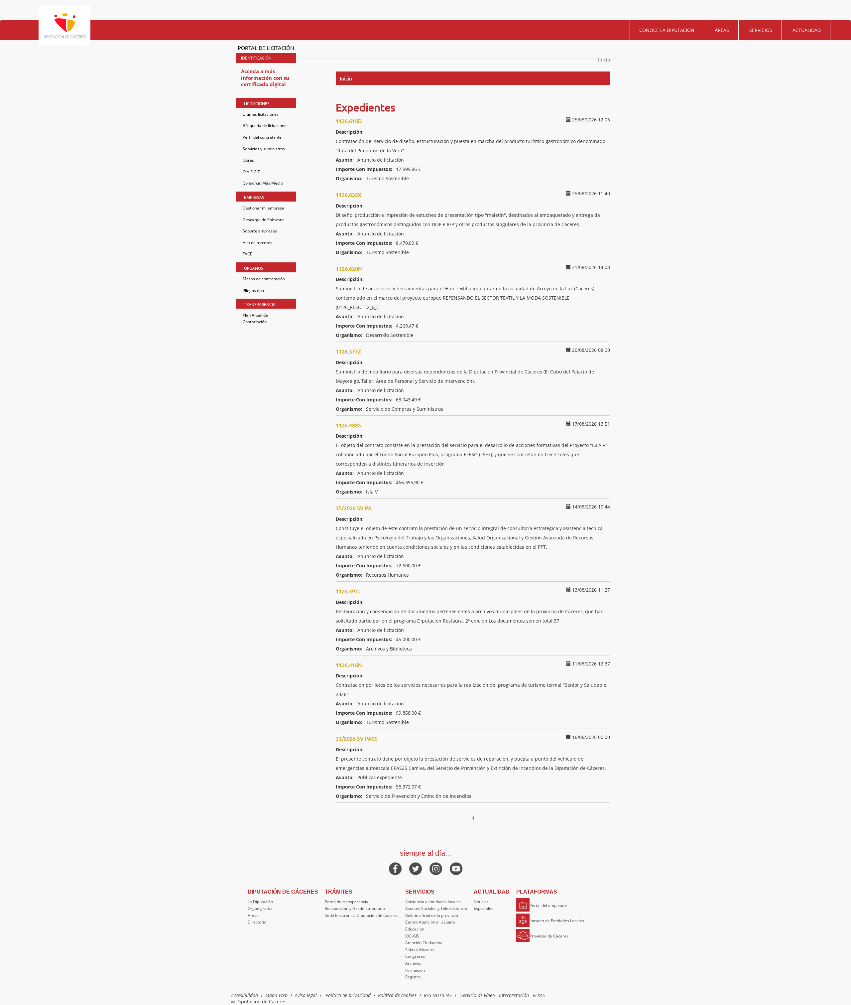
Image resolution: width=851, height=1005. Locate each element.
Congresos (415, 956)
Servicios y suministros (264, 149)
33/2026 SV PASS (357, 738)
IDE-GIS (412, 936)
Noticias (481, 902)
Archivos (413, 963)
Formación (415, 970)
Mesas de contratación (264, 279)
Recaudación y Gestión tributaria (355, 908)
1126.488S (348, 425)
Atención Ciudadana (423, 942)
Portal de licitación (266, 47)
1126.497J (348, 591)
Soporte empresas (260, 231)
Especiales (483, 908)
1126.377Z (348, 351)
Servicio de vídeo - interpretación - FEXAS (502, 995)
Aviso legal (306, 995)
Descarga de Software (263, 219)
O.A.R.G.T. (252, 172)
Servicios (760, 30)
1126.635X (348, 194)
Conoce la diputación (666, 30)
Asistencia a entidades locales (433, 902)
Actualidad (806, 30)
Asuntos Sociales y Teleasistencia (436, 908)
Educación (414, 929)
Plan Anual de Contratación (255, 318)
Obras (248, 160)
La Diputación (260, 902)
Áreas (722, 30)
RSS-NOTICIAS (438, 995)
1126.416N (349, 664)
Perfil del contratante (262, 137)
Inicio (604, 60)
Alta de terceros (257, 242)
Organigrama (260, 908)
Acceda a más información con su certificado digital (265, 77)
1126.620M (349, 268)
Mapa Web (276, 995)
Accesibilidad (244, 995)
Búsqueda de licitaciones (266, 125)
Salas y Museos (419, 949)
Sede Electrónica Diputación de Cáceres (362, 915)
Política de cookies (397, 995)
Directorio (257, 922)
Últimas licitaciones (261, 114)
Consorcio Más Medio (263, 183)
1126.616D (349, 120)
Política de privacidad (348, 995)
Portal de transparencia (346, 902)
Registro (413, 977)
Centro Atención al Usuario (430, 922)
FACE (247, 254)
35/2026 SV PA (354, 507)
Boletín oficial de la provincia (431, 915)
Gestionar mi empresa (263, 208)
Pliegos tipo (253, 290)
